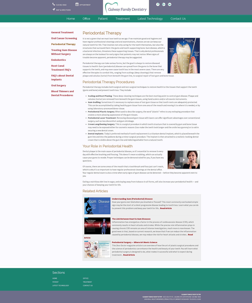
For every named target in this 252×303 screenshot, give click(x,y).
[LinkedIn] (169, 4)
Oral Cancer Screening (64, 38)
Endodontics (58, 59)
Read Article (166, 208)
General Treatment (62, 32)
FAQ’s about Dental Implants (62, 77)
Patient (55, 282)
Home (54, 278)
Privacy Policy (170, 299)
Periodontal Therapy (63, 44)
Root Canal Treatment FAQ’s (61, 67)
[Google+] (163, 4)
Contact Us (88, 285)
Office (85, 278)
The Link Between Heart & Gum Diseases (131, 218)
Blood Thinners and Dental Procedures (62, 93)
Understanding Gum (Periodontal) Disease (132, 198)
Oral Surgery (58, 85)
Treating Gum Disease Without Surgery (64, 52)
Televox (192, 299)
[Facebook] (157, 4)
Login (198, 299)
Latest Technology (60, 285)
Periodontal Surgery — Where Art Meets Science (134, 242)
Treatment (87, 282)
